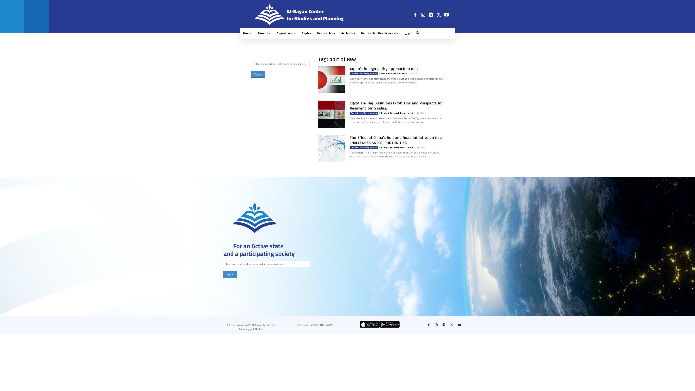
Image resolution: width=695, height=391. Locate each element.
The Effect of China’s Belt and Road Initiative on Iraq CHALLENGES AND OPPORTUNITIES (396, 140)
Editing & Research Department (396, 113)
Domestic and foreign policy (364, 73)
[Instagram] (423, 15)
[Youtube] (446, 15)
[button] (418, 33)
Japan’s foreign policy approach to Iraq (384, 68)
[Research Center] (254, 218)
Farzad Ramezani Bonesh (393, 73)
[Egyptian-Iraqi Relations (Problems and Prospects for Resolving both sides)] (331, 114)
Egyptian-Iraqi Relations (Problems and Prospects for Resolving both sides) (396, 106)
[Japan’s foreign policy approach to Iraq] (331, 79)
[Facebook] (415, 15)
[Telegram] (431, 15)
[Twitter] (439, 15)
